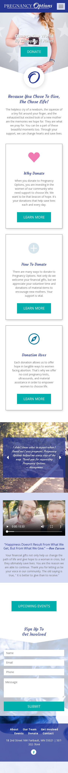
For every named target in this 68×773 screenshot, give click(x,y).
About (14, 729)
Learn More (34, 217)
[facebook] (33, 752)
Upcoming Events (34, 606)
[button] (8, 457)
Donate (34, 51)
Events (19, 733)
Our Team (29, 729)
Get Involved (49, 729)
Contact (48, 733)
